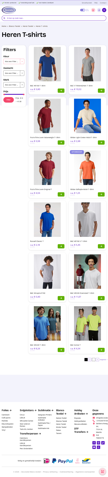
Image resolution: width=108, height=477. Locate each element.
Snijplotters (27, 410)
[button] (93, 10)
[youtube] (94, 447)
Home (4, 26)
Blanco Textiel (14, 26)
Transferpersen (29, 433)
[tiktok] (103, 442)
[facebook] (94, 442)
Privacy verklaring (50, 472)
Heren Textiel (28, 26)
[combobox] (13, 61)
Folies (5, 410)
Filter (9, 100)
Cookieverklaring (66, 472)
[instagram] (98, 442)
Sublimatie (44, 410)
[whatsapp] (98, 447)
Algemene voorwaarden (85, 472)
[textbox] (13, 61)
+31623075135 (102, 421)
